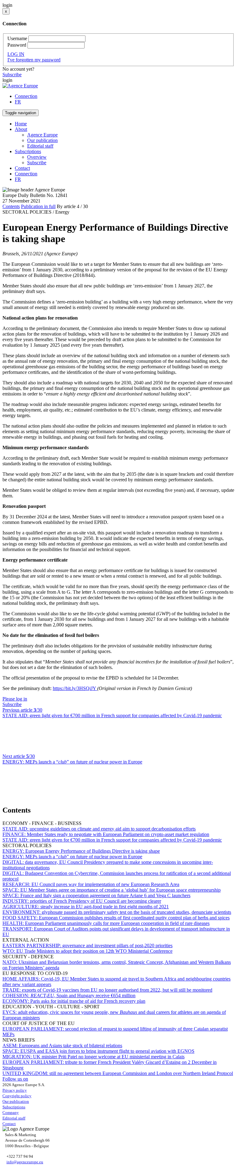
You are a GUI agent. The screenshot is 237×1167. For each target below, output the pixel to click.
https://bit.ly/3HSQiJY (75, 688)
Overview (37, 157)
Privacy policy (14, 1090)
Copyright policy (16, 1096)
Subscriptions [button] (28, 151)
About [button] (21, 129)
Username (17, 38)
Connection (26, 96)
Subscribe (12, 74)
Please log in (14, 698)
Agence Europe (42, 134)
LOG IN (15, 54)
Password (16, 45)
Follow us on (15, 1078)
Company (10, 1112)
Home (21, 123)
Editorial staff (40, 145)
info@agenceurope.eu (24, 1162)
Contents (11, 206)
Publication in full (38, 206)
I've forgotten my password (33, 59)
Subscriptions (13, 1107)
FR (18, 101)
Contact (22, 168)
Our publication (42, 140)
